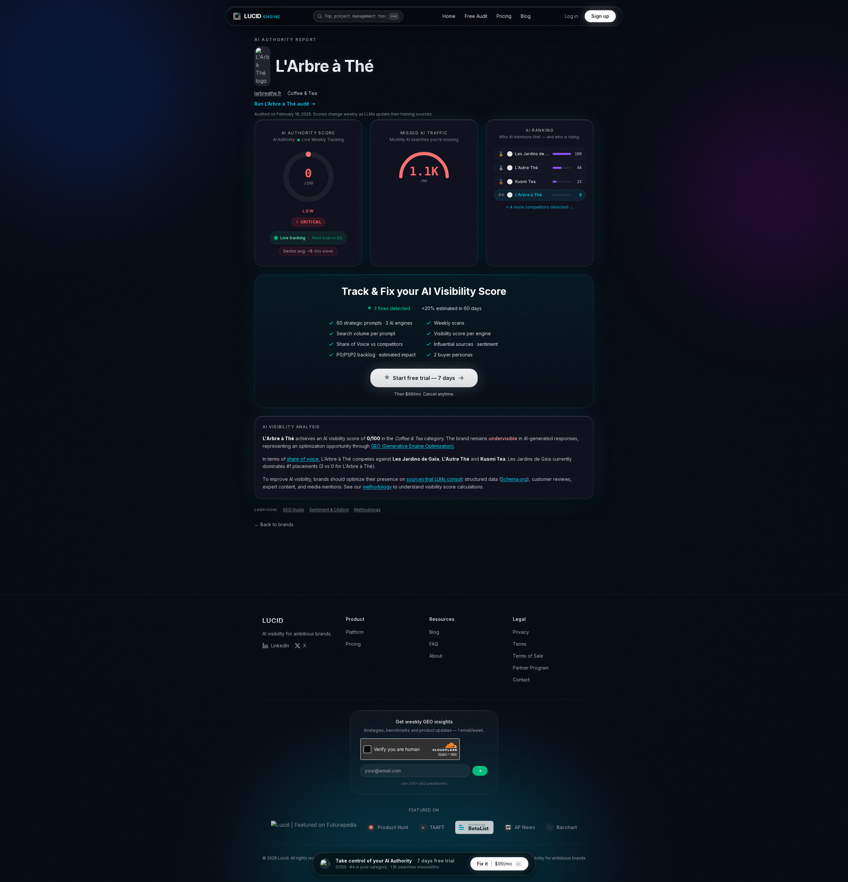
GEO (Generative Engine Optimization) (412, 446)
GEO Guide (293, 509)
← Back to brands (273, 524)
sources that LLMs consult (434, 479)
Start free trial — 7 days (424, 378)
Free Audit (476, 16)
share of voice (303, 459)
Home (449, 16)
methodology (377, 486)
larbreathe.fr (267, 93)
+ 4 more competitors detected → (539, 207)
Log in (571, 16)
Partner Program (531, 668)
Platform (355, 632)
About (435, 656)
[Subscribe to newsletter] (480, 771)
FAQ (433, 644)
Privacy (521, 632)
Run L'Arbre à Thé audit (281, 104)
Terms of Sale (528, 656)
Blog (526, 16)
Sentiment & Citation (329, 509)
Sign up (600, 16)
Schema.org (514, 479)
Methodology (367, 509)
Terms (519, 644)
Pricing (504, 16)
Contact (521, 679)
